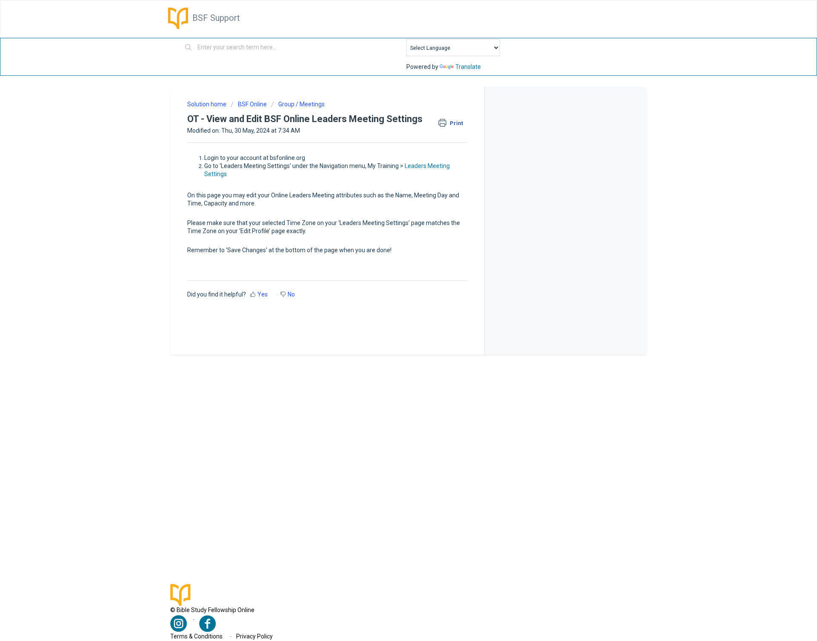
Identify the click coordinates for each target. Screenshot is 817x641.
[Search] (188, 47)
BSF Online (252, 104)
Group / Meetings (301, 104)
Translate (468, 66)
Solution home (207, 104)
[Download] (393, 212)
